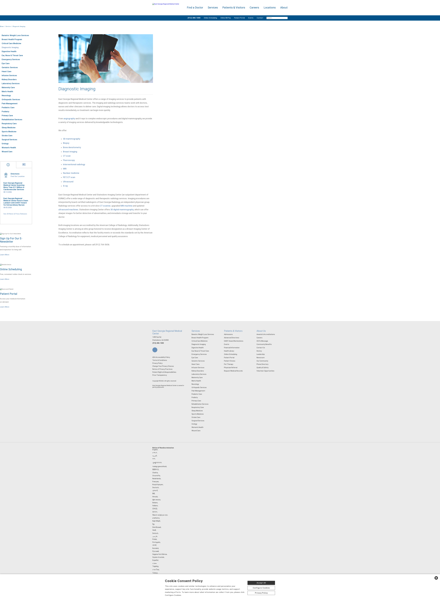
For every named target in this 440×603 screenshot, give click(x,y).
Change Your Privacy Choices (163, 366)
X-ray (65, 186)
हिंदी (153, 493)
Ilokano (155, 503)
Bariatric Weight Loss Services (15, 35)
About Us (261, 331)
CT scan (67, 156)
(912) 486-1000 (158, 343)
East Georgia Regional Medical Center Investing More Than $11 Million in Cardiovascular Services (13, 186)
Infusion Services (9, 75)
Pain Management (10, 103)
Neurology (6, 95)
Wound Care (7, 151)
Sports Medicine (9, 131)
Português (156, 542)
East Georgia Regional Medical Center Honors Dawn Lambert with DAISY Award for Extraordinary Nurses (15, 201)
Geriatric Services (10, 67)
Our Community (262, 361)
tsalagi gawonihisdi (159, 466)
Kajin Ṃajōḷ (156, 521)
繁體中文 (155, 469)
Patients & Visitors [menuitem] (233, 7)
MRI (64, 169)
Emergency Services (11, 59)
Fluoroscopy (69, 160)
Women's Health (9, 147)
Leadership (261, 354)
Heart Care (6, 71)
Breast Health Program (12, 39)
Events (250, 18)
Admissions (228, 334)
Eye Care (6, 63)
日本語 (154, 508)
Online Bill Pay (225, 18)
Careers (259, 338)
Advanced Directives (231, 338)
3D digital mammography (122, 209)
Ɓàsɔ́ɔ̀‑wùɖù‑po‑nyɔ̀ (160, 515)
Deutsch (155, 487)
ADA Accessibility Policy (161, 357)
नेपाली (154, 530)
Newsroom (261, 358)
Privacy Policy (157, 363)
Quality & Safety (262, 367)
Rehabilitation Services (12, 119)
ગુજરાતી (155, 490)
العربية (154, 456)
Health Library (229, 351)
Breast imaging (70, 152)
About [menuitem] (284, 7)
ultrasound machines (68, 209)
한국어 (154, 512)
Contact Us (261, 348)
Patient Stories (229, 361)
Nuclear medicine (71, 173)
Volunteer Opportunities (265, 371)
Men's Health (7, 91)
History (259, 351)
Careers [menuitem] (254, 7)
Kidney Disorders (9, 79)
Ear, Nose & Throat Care (12, 55)
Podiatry (5, 111)
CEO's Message (262, 341)
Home (2, 26)
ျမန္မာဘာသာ (157, 462)
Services (8, 26)
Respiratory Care (9, 123)
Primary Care (7, 115)
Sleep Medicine (8, 127)
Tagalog (155, 566)
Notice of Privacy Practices (162, 369)
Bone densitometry (72, 147)
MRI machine (126, 206)
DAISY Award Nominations (233, 341)
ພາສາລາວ (156, 518)
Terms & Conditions (159, 360)
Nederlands (156, 478)
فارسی (154, 536)
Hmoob (155, 497)
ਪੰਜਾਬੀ (154, 545)
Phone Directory (262, 364)
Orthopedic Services (11, 99)
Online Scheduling (210, 18)
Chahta (155, 473)
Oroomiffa (156, 476)
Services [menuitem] (213, 7)
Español (155, 560)
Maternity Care (8, 87)
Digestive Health (9, 51)
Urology (5, 143)
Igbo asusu (156, 500)
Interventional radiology (74, 164)
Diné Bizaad (156, 527)
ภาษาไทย (155, 569)
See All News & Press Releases (15, 214)
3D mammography (71, 139)
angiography (69, 118)
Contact (260, 18)
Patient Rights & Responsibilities (164, 372)
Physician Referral (230, 367)
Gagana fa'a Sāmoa (159, 554)
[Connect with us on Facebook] (154, 349)
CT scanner (105, 206)
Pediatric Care (8, 107)
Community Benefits (264, 344)
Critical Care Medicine (11, 43)
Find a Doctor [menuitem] (195, 7)
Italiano (155, 506)
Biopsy (66, 143)
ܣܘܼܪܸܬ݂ (154, 563)
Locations (270, 7)
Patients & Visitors (233, 331)
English (155, 450)
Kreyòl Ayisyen (157, 484)
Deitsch (155, 533)
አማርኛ (154, 453)
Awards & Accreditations (266, 334)
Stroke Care (7, 135)
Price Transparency (159, 375)
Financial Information (231, 348)
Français (155, 481)
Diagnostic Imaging (10, 47)
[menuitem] (276, 18)
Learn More (4, 255)
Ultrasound (68, 182)
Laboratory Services (11, 83)
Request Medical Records (233, 371)
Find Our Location (18, 176)
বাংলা (153, 459)
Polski (154, 539)
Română (155, 548)
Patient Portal (239, 18)
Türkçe (155, 573)
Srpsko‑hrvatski (158, 557)
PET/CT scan (69, 177)
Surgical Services (9, 139)
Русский (155, 551)
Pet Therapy (228, 364)
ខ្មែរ (153, 524)
